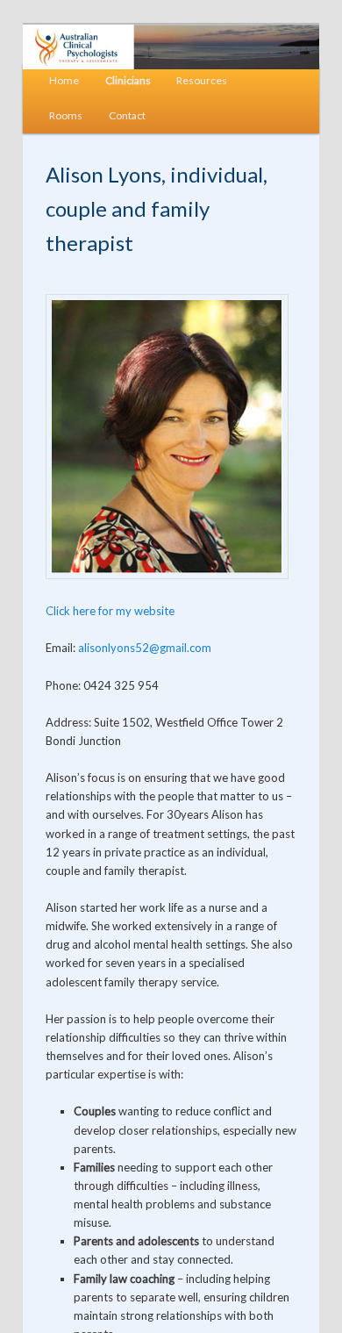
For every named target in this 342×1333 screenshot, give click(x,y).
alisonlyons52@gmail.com (144, 648)
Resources (201, 80)
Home (64, 80)
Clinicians (128, 80)
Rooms (65, 115)
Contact (127, 115)
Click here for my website (110, 611)
